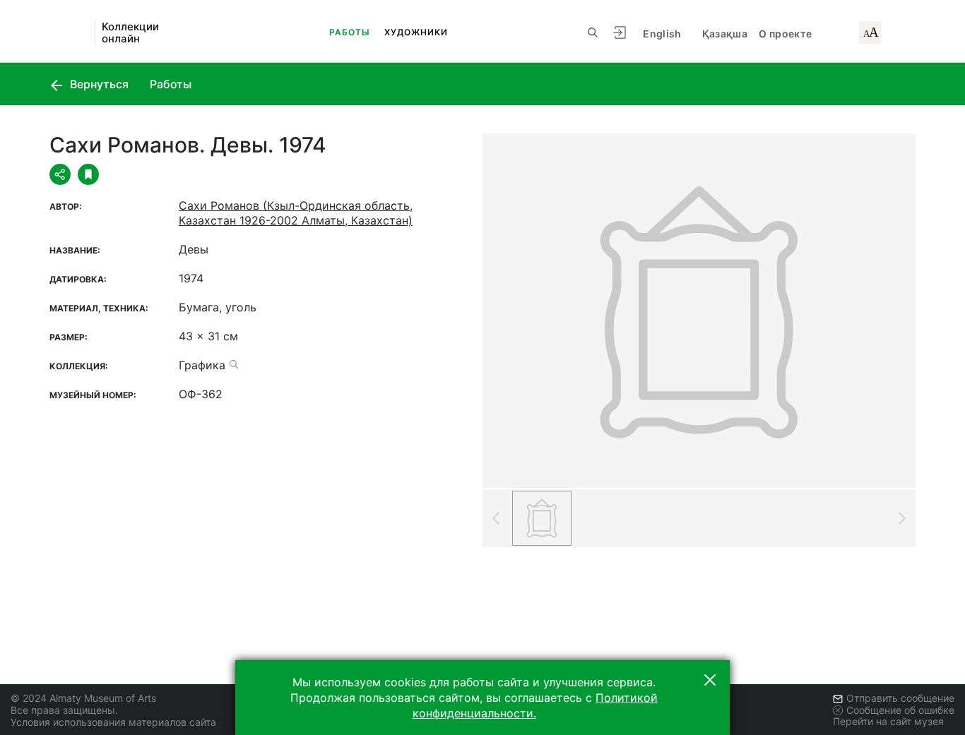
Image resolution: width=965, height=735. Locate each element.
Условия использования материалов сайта (113, 722)
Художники (416, 32)
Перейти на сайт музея (888, 721)
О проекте (785, 34)
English (662, 34)
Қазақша (724, 34)
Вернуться (98, 84)
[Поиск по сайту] (593, 32)
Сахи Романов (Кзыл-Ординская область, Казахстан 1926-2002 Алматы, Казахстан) (296, 212)
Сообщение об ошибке (900, 710)
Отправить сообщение (900, 698)
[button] (710, 680)
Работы (349, 32)
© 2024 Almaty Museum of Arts (83, 698)
